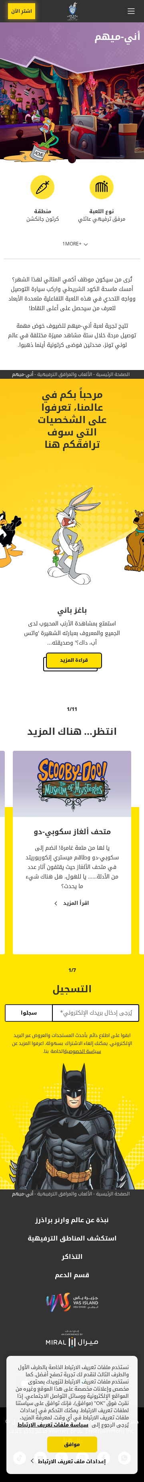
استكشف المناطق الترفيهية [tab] (72, 1238)
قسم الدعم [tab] (72, 1275)
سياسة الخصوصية (82, 1051)
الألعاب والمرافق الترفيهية (64, 374)
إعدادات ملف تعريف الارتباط (72, 1461)
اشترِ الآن (21, 11)
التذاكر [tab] (72, 1256)
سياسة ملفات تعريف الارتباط (53, 1425)
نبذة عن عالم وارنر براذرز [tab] (72, 1220)
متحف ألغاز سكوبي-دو (72, 832)
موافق (72, 1444)
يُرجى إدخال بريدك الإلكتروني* (96, 1013)
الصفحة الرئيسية (113, 374)
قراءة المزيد (74, 660)
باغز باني (72, 610)
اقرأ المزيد (76, 903)
